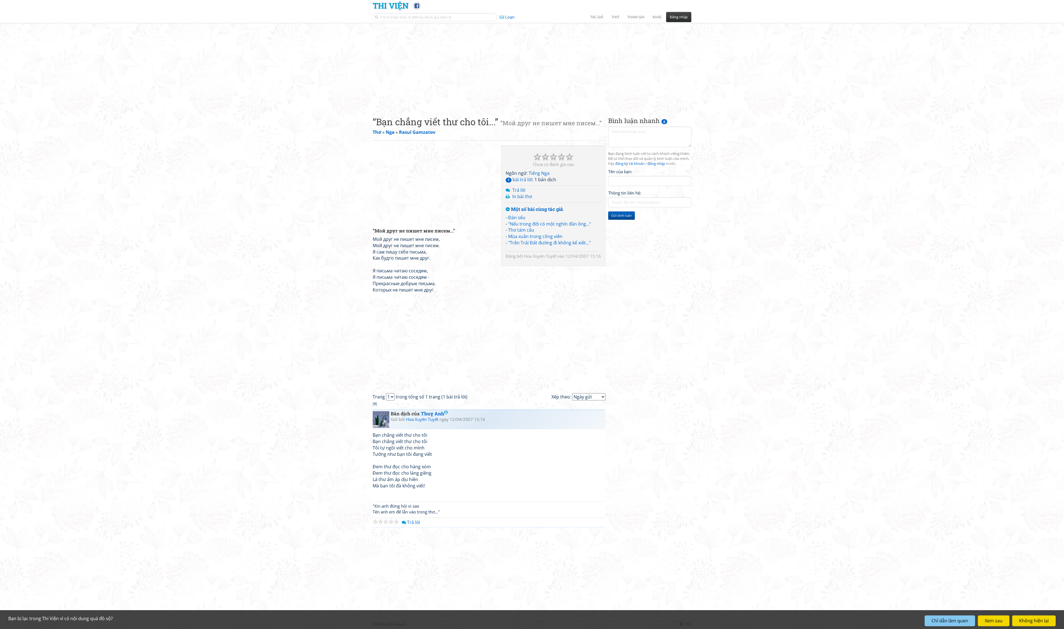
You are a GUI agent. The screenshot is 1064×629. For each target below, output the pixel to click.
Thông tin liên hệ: (624, 193)
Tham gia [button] (635, 16)
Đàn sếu (516, 217)
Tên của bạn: (620, 171)
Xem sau (993, 621)
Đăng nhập (679, 16)
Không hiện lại (1034, 621)
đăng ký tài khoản (629, 163)
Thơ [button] (615, 16)
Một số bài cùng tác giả (536, 209)
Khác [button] (657, 16)
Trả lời (518, 190)
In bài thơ (522, 196)
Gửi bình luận (621, 215)
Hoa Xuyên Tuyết (540, 256)
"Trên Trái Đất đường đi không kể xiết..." (549, 243)
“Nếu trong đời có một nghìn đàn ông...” (549, 224)
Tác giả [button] (596, 16)
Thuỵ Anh (432, 413)
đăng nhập (656, 163)
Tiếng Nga (539, 173)
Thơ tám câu (521, 230)
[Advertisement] (532, 65)
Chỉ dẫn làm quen (950, 621)
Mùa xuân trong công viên (535, 236)
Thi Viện (390, 5)
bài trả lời (520, 180)
